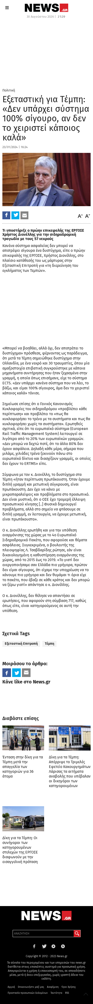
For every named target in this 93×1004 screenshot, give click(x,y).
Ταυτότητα (56, 993)
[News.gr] (46, 8)
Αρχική (11, 987)
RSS (67, 993)
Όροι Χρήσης (69, 987)
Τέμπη (49, 644)
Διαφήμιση (53, 987)
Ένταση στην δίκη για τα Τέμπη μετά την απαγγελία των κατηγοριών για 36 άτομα (22, 767)
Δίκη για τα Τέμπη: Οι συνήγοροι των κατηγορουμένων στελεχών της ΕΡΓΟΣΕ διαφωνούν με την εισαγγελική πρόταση (20, 850)
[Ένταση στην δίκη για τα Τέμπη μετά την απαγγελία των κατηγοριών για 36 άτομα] (23, 738)
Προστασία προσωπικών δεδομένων (28, 993)
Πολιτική (8, 90)
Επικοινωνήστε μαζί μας (31, 987)
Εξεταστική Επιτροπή (21, 644)
